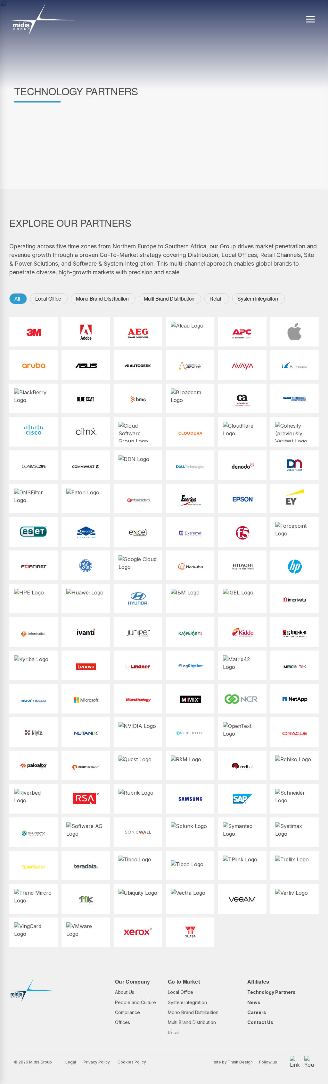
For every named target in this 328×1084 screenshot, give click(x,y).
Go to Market (184, 981)
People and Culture (135, 1002)
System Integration (257, 298)
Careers (256, 1012)
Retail (215, 298)
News (253, 1002)
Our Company (132, 981)
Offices (122, 1022)
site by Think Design (233, 1062)
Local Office (48, 298)
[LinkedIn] (294, 1062)
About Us (124, 992)
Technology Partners (271, 992)
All (17, 298)
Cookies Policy (132, 1062)
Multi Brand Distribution (169, 298)
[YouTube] (309, 1062)
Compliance (127, 1012)
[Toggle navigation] (310, 19)
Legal (70, 1062)
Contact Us (260, 1022)
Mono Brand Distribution (102, 298)
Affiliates (258, 981)
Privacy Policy (97, 1062)
